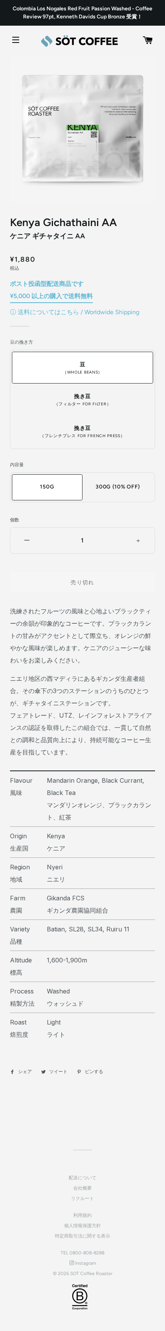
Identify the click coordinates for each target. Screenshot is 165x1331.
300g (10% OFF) (118, 487)
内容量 (17, 464)
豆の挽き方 (21, 342)
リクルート (82, 1198)
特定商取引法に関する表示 (82, 1236)
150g (47, 487)
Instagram (85, 1263)
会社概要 (82, 1188)
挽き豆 (82, 400)
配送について (82, 1177)
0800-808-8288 (86, 1253)
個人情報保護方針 (82, 1225)
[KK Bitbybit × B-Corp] (80, 1297)
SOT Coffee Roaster (91, 1273)
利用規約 (82, 1215)
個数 (14, 520)
